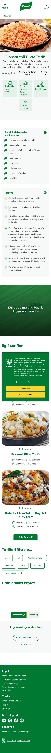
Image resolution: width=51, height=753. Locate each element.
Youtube (22, 720)
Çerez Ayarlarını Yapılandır (25, 382)
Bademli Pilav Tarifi (25, 454)
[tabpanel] (25, 637)
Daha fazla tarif (25, 537)
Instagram (4, 720)
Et (19, 558)
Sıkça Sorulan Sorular (11, 701)
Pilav (23, 566)
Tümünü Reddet (25, 388)
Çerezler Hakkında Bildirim (14, 680)
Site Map (6, 709)
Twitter (10, 720)
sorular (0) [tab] (33, 615)
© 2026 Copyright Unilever (18, 741)
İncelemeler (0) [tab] (19, 615)
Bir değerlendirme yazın (26, 638)
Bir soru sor (26, 644)
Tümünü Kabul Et (25, 395)
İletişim (5, 705)
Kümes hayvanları (36, 558)
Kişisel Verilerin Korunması (14, 676)
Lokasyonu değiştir (21, 731)
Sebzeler (37, 566)
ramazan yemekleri (13, 573)
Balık (7, 558)
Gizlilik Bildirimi (9, 684)
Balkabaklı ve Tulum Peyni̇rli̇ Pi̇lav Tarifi (25, 515)
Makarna (9, 566)
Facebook (16, 720)
